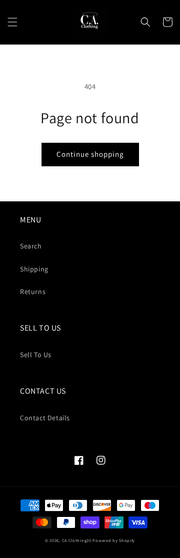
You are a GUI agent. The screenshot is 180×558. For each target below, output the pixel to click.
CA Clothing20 (77, 540)
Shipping (34, 268)
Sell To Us (36, 354)
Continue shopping (90, 154)
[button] (13, 22)
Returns (33, 291)
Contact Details (45, 417)
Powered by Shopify (113, 540)
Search (31, 245)
